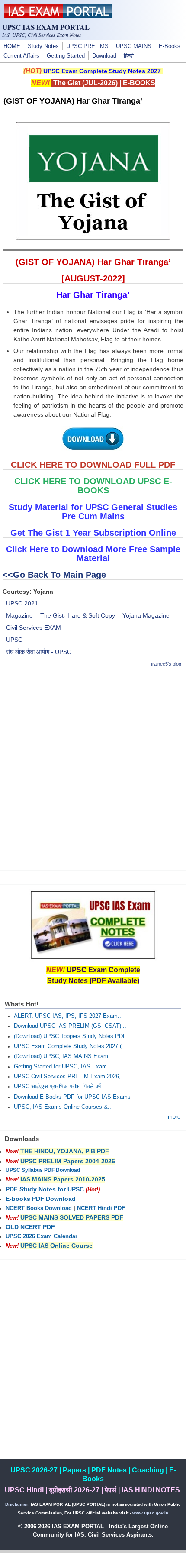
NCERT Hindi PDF (101, 1208)
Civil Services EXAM (33, 627)
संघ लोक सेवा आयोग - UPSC (38, 651)
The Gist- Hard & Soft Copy (77, 615)
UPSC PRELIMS (87, 46)
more (174, 1117)
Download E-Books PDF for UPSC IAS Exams (72, 1097)
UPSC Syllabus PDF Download (43, 1170)
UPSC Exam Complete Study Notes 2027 (102, 71)
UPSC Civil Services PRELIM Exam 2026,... (70, 1077)
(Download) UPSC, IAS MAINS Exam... (63, 1056)
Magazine (19, 615)
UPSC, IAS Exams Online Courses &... (63, 1107)
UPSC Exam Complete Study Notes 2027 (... (70, 1046)
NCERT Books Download (39, 1208)
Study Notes (43, 46)
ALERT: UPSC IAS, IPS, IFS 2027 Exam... (68, 1016)
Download (104, 56)
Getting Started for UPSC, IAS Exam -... (64, 1067)
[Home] (58, 16)
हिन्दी (129, 56)
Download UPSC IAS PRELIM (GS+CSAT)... (70, 1026)
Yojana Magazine (146, 615)
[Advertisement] (93, 769)
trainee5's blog (166, 663)
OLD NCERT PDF (30, 1226)
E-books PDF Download (41, 1198)
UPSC (14, 639)
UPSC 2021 (22, 603)
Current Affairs (21, 56)
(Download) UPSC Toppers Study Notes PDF (70, 1036)
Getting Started (66, 56)
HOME (11, 46)
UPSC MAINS (133, 46)
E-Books (169, 46)
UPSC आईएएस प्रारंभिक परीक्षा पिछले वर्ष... (60, 1087)
